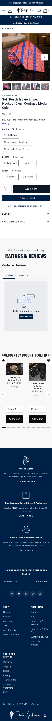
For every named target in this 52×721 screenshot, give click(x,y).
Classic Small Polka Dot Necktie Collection (37, 387)
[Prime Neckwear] (26, 10)
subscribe (42, 581)
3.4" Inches (10, 177)
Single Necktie (10, 135)
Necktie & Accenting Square (17, 142)
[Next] (49, 394)
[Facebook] (12, 594)
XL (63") (28, 163)
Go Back (9, 28)
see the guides (26, 481)
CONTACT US (26, 550)
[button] (4, 10)
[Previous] (3, 394)
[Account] (10, 10)
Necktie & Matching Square (16, 149)
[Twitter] (19, 594)
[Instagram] (26, 594)
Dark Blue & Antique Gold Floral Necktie (14, 380)
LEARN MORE (26, 515)
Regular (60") (10, 163)
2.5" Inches (28, 177)
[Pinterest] (33, 594)
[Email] (40, 594)
